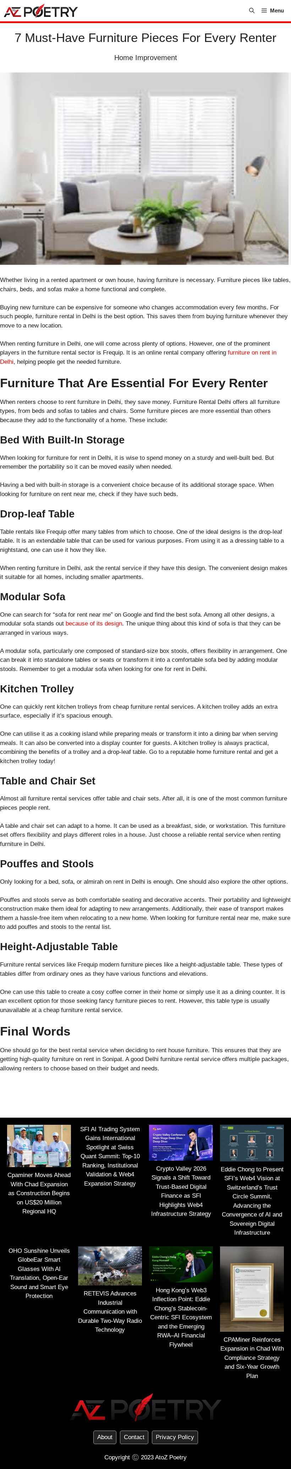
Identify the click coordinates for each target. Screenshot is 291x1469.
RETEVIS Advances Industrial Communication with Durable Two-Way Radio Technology (110, 1311)
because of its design (94, 623)
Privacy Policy (175, 1437)
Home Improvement (145, 58)
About (104, 1437)
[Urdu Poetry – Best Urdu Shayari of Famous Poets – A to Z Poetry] (41, 10)
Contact (134, 1437)
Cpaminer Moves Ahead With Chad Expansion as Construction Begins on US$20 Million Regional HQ (39, 1193)
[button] (252, 10)
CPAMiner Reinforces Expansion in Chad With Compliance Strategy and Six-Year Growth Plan (252, 1357)
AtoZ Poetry (171, 1457)
